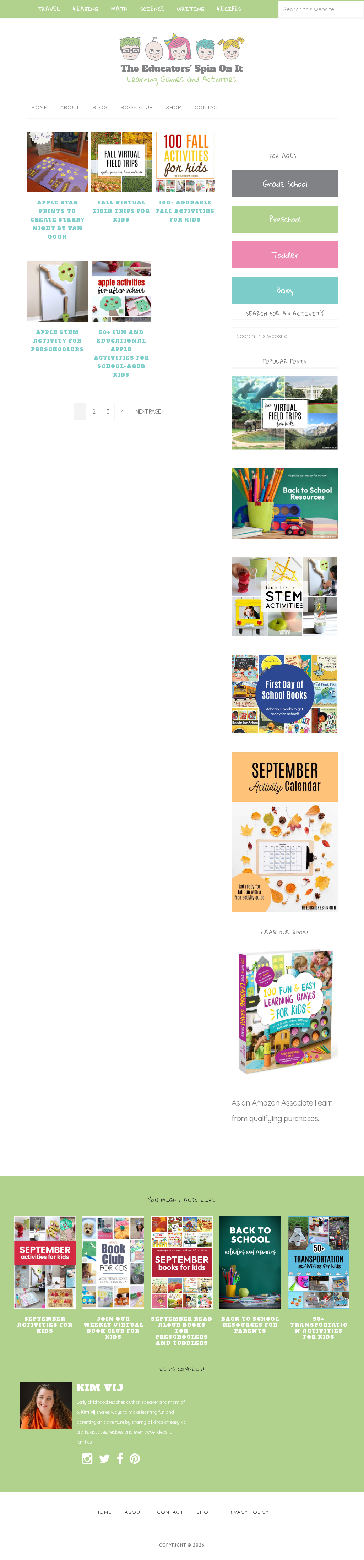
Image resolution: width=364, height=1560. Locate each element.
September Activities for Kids (44, 1325)
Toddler (284, 254)
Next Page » (149, 411)
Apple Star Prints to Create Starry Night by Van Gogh (57, 219)
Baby (284, 290)
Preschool (284, 219)
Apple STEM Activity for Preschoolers (57, 341)
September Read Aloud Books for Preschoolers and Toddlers (181, 1331)
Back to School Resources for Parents (250, 1325)
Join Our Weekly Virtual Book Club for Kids (113, 1328)
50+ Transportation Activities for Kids (319, 1328)
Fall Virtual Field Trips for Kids (121, 211)
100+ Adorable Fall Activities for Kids (185, 211)
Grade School (285, 183)
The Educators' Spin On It (182, 59)
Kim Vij (88, 1412)
